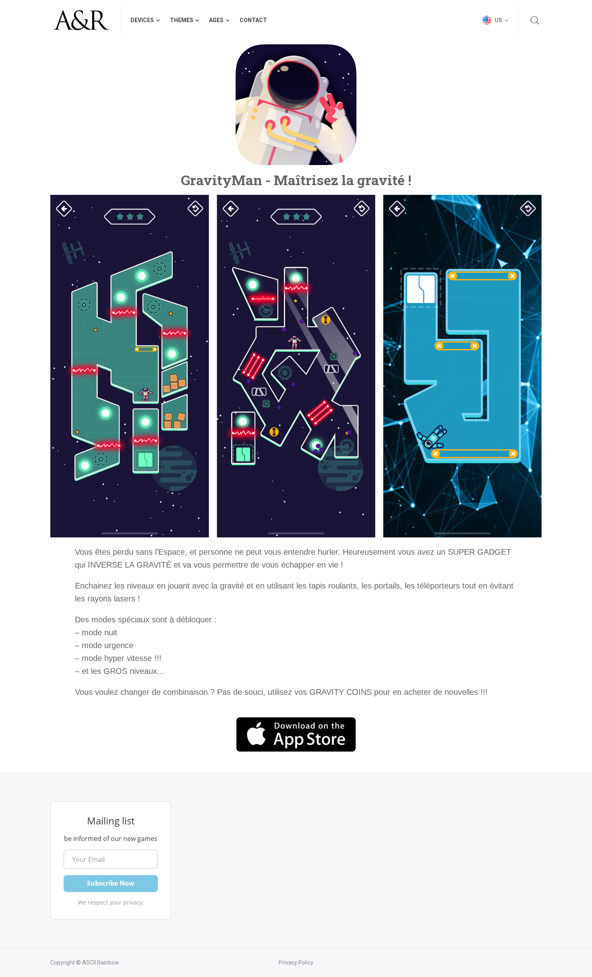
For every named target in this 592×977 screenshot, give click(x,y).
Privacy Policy (296, 962)
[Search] (535, 20)
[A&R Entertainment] (80, 20)
